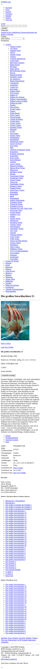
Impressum (32, 640)
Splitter (12, 216)
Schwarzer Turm (16, 210)
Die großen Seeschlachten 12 (15, 517)
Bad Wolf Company (17, 63)
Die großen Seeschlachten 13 (15, 519)
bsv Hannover (15, 79)
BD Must (13, 67)
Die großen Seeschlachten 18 (15, 527)
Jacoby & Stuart (16, 144)
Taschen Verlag (15, 225)
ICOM (12, 131)
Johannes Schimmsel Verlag (20, 150)
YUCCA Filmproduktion (19, 251)
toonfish (13, 233)
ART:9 (12, 53)
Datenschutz (12, 640)
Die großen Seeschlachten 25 (15, 543)
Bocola (12, 73)
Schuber (8, 283)
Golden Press (15, 121)
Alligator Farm (15, 50)
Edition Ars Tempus (17, 97)
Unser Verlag (14, 237)
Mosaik (12, 174)
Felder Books (15, 113)
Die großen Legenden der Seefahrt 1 (18, 505)
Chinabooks (14, 83)
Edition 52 (14, 95)
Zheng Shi (9, 576)
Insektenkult (14, 140)
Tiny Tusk (13, 231)
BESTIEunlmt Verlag (18, 71)
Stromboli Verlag (16, 223)
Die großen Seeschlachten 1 (15, 511)
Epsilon (12, 105)
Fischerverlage (15, 117)
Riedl (12, 196)
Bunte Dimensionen (17, 81)
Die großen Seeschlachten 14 (15, 521)
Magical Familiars (16, 166)
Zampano (13, 255)
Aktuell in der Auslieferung (11, 32)
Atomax (13, 57)
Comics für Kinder (12, 261)
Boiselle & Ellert (16, 75)
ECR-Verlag (14, 93)
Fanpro (12, 111)
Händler (8, 16)
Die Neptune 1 (10, 562)
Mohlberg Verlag (16, 172)
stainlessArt (14, 221)
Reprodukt (14, 192)
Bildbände (9, 281)
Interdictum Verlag (16, 142)
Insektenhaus (14, 138)
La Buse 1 (9, 572)
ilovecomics (14, 133)
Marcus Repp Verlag (17, 168)
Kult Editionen (15, 160)
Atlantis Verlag (15, 55)
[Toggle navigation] (2, 4)
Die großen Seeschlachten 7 (15, 555)
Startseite (8, 8)
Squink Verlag (15, 218)
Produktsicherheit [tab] (11, 438)
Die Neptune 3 (10, 566)
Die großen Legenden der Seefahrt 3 (18, 509)
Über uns (8, 20)
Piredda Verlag (15, 188)
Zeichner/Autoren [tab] (11, 440)
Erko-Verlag (14, 107)
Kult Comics (14, 158)
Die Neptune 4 (10, 568)
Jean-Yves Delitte (7, 347)
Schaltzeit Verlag (16, 202)
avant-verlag (14, 61)
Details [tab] (7, 436)
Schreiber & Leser (16, 206)
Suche (3, 26)
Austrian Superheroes (18, 59)
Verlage (8, 18)
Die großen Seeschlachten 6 (15, 553)
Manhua (8, 275)
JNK (11, 148)
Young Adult (10, 279)
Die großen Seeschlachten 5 (15, 551)
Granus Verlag (15, 123)
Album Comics (15, 46)
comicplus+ (14, 85)
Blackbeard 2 (10, 503)
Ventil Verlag (14, 239)
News (7, 10)
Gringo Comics (15, 125)
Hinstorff (13, 129)
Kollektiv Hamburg (17, 154)
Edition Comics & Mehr (18, 101)
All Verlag (13, 48)
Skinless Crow (15, 214)
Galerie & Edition (16, 119)
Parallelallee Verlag (17, 184)
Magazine (9, 267)
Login (3, 24)
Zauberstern (14, 257)
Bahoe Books (15, 65)
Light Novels (10, 271)
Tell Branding (15, 227)
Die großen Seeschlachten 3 (15, 547)
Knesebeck (14, 152)
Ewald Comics (15, 109)
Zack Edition (14, 253)
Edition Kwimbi (16, 103)
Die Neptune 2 (10, 564)
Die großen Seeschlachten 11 (15, 515)
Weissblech (14, 245)
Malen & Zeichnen (12, 285)
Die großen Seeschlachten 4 (15, 549)
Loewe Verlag (15, 164)
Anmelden (4, 642)
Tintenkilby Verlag (16, 229)
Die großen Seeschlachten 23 (15, 539)
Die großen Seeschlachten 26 (15, 545)
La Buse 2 (9, 574)
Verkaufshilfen (10, 291)
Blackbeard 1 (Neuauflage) (15, 501)
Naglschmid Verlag (17, 176)
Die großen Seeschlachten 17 (15, 525)
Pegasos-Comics (16, 186)
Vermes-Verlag (15, 243)
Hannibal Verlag (16, 127)
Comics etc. (14, 87)
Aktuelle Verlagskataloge (14, 289)
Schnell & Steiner (16, 204)
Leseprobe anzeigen (8, 375)
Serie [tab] (7, 442)
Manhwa (8, 273)
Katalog (8, 12)
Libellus (13, 162)
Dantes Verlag (15, 91)
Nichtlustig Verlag (16, 178)
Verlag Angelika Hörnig (18, 241)
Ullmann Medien (16, 235)
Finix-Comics (15, 115)
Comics (8, 44)
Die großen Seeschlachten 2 (15, 531)
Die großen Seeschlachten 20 (15, 533)
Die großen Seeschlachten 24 (15, 541)
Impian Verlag (15, 135)
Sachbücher (9, 287)
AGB (19, 640)
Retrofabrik (14, 194)
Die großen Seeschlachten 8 (15, 557)
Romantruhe (14, 198)
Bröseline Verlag (16, 77)
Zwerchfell (14, 259)
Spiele (7, 265)
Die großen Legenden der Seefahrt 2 (18, 507)
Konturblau (14, 156)
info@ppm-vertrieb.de (9, 659)
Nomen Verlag (15, 180)
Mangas (8, 269)
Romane (8, 263)
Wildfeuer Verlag (16, 249)
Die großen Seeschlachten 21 (15, 535)
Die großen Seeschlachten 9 (15, 559)
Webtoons (9, 277)
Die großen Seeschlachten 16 (15, 523)
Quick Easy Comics (17, 190)
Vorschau (8, 14)
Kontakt (24, 640)
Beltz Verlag (14, 69)
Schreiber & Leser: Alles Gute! (21, 208)
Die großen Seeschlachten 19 (15, 529)
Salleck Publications (17, 200)
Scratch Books (15, 212)
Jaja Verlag (14, 146)
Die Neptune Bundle (12, 570)
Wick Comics (15, 247)
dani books (14, 89)
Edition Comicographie (18, 99)
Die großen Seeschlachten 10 (15, 513)
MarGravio (14, 170)
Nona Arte (14, 182)
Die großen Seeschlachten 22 (15, 537)
